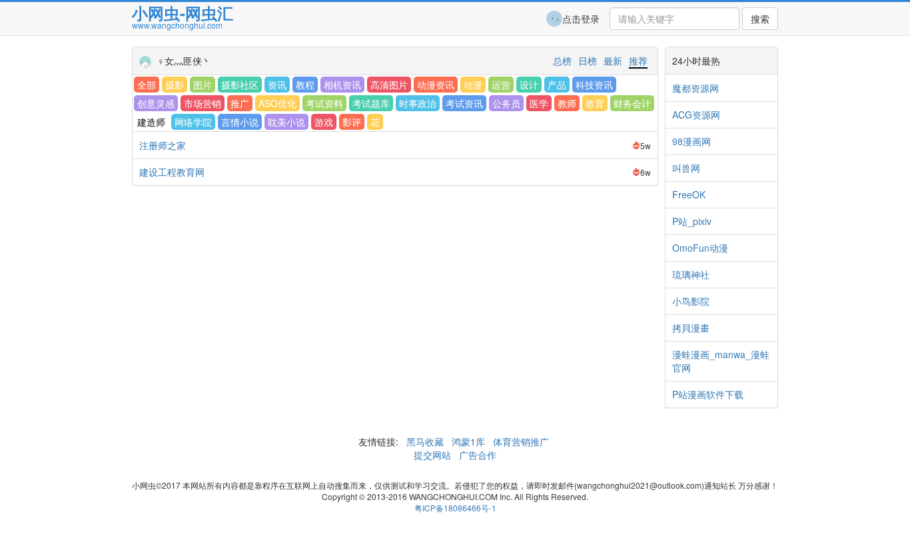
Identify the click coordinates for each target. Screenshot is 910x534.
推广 (239, 103)
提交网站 (434, 454)
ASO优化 (277, 103)
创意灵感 (156, 103)
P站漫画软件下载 (707, 394)
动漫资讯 (435, 84)
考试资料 (324, 103)
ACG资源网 (696, 114)
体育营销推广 (521, 441)
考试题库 (371, 103)
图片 (202, 84)
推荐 (638, 60)
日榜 (587, 60)
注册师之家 (162, 145)
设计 (529, 84)
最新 (613, 60)
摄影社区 (239, 84)
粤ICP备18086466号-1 (455, 507)
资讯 (277, 84)
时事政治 (417, 103)
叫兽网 (686, 167)
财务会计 (632, 103)
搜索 (760, 18)
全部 (146, 84)
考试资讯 (464, 103)
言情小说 (239, 122)
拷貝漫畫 (690, 327)
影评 (351, 122)
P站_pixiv (691, 221)
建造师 (151, 122)
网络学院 (193, 122)
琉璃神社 (690, 274)
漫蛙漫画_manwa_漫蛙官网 (720, 361)
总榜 (562, 60)
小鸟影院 (690, 301)
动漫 (473, 84)
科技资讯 (594, 84)
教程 (305, 84)
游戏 (323, 122)
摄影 (174, 84)
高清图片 (389, 84)
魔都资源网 (695, 88)
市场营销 (202, 103)
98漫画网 (691, 141)
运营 (501, 84)
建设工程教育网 (172, 171)
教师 (567, 103)
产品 (557, 84)
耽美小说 (286, 122)
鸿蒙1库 (468, 441)
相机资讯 (342, 84)
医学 (539, 103)
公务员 (506, 103)
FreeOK (688, 194)
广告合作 (476, 454)
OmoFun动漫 (700, 247)
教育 (595, 103)
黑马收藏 (425, 441)
